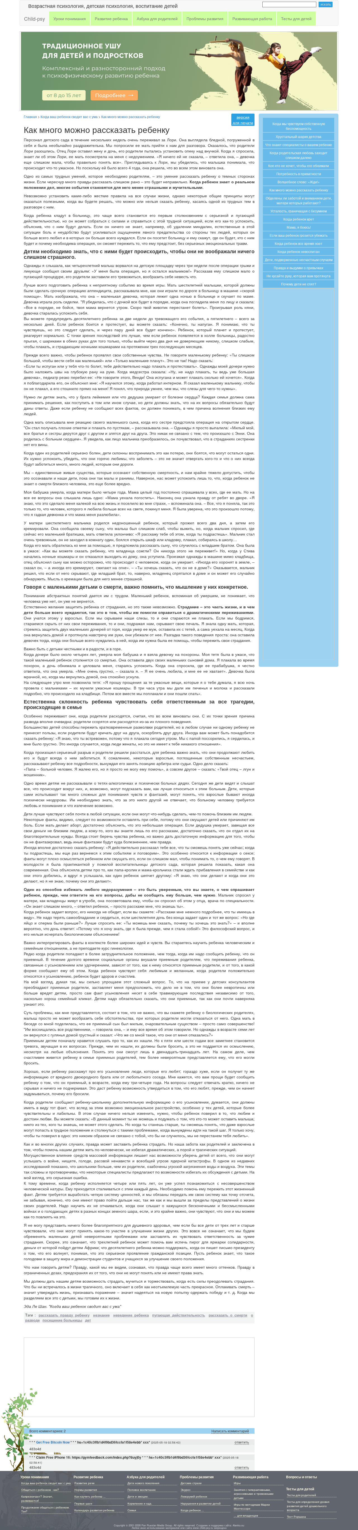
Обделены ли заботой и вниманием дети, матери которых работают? (299, 200)
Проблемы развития (197, 1476)
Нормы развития (85, 1490)
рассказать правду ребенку (64, 1315)
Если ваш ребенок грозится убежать (299, 235)
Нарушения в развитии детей (201, 1503)
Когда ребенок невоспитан (298, 251)
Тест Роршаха (296, 1517)
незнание (101, 1315)
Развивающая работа (250, 1476)
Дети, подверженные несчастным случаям (299, 259)
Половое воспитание (142, 1490)
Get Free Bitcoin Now (53, 1442)
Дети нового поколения (143, 1483)
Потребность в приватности (298, 173)
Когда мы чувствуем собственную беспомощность (298, 126)
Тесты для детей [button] (296, 18)
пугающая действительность (178, 1315)
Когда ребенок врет (298, 219)
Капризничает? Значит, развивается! (37, 1498)
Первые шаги (83, 1503)
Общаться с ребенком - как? (40, 1490)
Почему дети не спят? (298, 283)
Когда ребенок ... (192, 1510)
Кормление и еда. (140, 1503)
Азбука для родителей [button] (157, 18)
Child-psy (34, 18)
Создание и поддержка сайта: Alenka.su (220, 1525)
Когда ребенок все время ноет (298, 243)
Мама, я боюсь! (299, 227)
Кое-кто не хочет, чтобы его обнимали (298, 165)
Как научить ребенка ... (90, 1496)
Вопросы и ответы (301, 1476)
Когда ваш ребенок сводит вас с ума (46, 1483)
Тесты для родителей (301, 1495)
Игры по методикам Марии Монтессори (252, 1506)
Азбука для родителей (145, 1476)
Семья (132, 1510)
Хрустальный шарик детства (298, 136)
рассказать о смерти (228, 1315)
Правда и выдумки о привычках (298, 267)
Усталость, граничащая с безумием (298, 210)
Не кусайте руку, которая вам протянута (299, 275)
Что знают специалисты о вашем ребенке (298, 144)
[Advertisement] (139, 1377)
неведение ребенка (131, 1315)
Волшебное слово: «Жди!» (298, 181)
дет (88, 1320)
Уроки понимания (34, 1476)
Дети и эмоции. (138, 1496)
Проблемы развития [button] (205, 18)
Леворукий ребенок (194, 1496)
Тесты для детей (300, 1488)
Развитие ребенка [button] (111, 18)
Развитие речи (84, 1483)
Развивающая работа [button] (252, 18)
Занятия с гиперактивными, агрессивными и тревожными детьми (254, 1494)
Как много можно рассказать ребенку (298, 189)
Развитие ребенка (88, 1476)
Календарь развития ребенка (94, 1510)
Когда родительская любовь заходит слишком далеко (299, 155)
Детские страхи (191, 1483)
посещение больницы (62, 1320)
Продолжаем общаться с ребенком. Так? (45, 1509)
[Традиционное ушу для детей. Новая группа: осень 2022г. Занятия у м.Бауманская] (179, 70)
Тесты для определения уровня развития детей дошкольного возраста (308, 1506)
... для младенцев (246, 1515)
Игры (237, 1483)
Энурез (185, 1490)
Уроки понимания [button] (69, 18)
